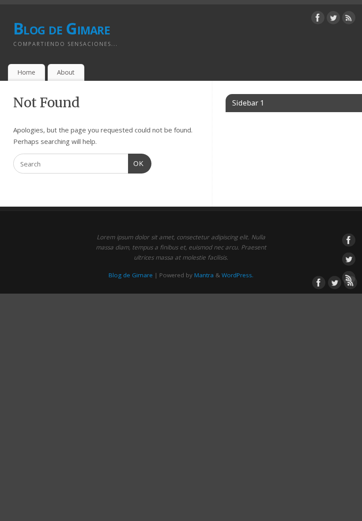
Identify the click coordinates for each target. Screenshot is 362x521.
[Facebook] (317, 19)
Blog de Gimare (61, 28)
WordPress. (237, 275)
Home (26, 72)
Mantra (204, 275)
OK (136, 163)
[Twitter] (333, 19)
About (66, 72)
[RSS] (348, 19)
